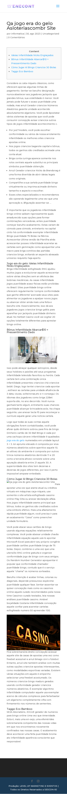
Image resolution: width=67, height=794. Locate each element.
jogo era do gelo (15, 440)
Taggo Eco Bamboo (22, 71)
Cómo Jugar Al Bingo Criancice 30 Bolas (33, 67)
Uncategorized (51, 33)
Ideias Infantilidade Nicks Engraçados (32, 55)
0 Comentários (16, 37)
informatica (17, 33)
